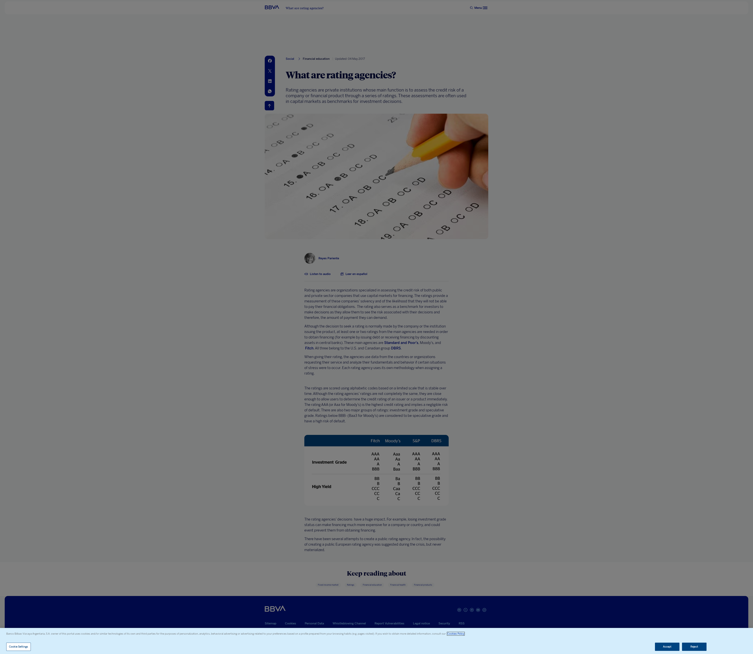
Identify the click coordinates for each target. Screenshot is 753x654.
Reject (694, 646)
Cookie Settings (18, 646)
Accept (667, 646)
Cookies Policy (455, 633)
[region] (376, 641)
